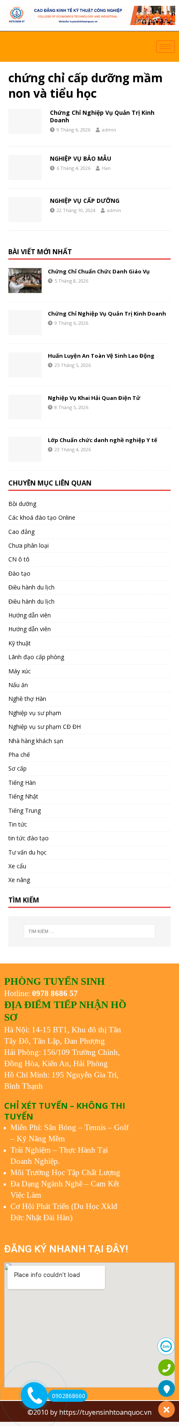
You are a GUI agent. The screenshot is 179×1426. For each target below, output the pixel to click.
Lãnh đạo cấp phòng (36, 657)
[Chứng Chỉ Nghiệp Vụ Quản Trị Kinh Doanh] (25, 322)
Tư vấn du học (27, 852)
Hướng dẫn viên (29, 615)
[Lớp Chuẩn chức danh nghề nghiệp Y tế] (25, 449)
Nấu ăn (18, 685)
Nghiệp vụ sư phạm (34, 713)
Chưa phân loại (28, 545)
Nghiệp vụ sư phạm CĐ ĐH (44, 727)
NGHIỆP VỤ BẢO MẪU (80, 158)
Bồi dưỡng (22, 504)
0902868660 (68, 1396)
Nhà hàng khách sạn (35, 741)
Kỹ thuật (19, 643)
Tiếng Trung (24, 810)
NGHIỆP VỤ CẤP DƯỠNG (84, 201)
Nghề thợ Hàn (27, 699)
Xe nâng (19, 880)
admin (109, 129)
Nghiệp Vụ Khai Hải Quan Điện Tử (94, 398)
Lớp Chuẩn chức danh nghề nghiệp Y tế (102, 440)
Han (106, 168)
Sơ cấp (17, 768)
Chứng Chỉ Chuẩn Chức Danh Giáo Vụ (99, 271)
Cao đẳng (21, 532)
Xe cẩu (17, 866)
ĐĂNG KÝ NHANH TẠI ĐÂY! (66, 1249)
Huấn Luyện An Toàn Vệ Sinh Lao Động (101, 355)
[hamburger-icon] (165, 46)
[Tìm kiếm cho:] (90, 931)
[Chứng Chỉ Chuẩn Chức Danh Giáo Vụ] (25, 280)
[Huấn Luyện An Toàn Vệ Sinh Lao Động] (25, 364)
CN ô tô (19, 559)
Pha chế (19, 755)
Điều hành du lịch (31, 587)
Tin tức (17, 824)
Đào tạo (19, 573)
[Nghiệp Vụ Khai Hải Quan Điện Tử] (25, 407)
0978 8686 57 (55, 993)
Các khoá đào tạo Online (41, 517)
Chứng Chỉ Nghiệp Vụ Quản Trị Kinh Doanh (102, 116)
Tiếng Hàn (22, 782)
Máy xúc (19, 671)
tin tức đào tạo (28, 838)
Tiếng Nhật (23, 796)
